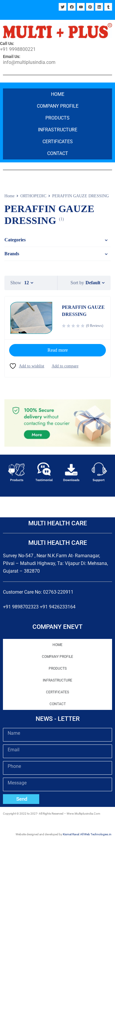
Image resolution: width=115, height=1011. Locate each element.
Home (57, 94)
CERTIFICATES (57, 141)
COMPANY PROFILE (57, 106)
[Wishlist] (26, 366)
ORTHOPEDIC (33, 196)
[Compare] (65, 366)
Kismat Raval (71, 834)
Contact (57, 153)
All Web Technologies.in (95, 834)
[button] (9, 471)
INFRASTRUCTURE (57, 130)
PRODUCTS (57, 118)
